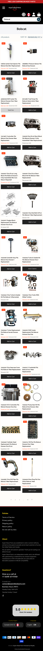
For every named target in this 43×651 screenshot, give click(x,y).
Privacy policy (7, 520)
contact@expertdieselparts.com (13, 583)
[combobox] (21, 19)
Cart (39, 14)
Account (34, 14)
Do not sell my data (9, 530)
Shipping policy (7, 524)
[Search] (38, 19)
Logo (15, 7)
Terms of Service (8, 517)
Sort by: (23, 37)
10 (27, 500)
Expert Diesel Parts (18, 646)
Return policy (7, 527)
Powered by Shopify (29, 646)
